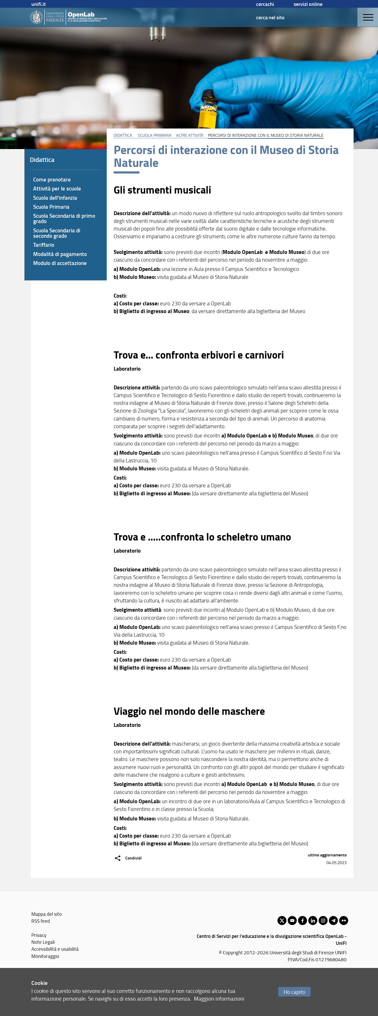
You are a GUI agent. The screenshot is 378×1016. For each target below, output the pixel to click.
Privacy (38, 934)
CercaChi (265, 3)
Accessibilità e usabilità (55, 948)
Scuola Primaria (155, 135)
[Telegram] (333, 920)
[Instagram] (323, 920)
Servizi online (308, 3)
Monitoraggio (45, 956)
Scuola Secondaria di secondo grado (56, 233)
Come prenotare (52, 179)
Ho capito (294, 991)
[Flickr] (343, 920)
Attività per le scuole (57, 188)
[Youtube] (292, 920)
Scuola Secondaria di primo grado (64, 218)
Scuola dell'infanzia (55, 198)
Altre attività (189, 135)
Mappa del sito (46, 913)
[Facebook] (302, 920)
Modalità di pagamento (60, 254)
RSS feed (40, 920)
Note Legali (43, 941)
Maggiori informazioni (219, 998)
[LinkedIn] (312, 920)
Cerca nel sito (270, 17)
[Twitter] (281, 920)
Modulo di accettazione (60, 263)
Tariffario (43, 245)
